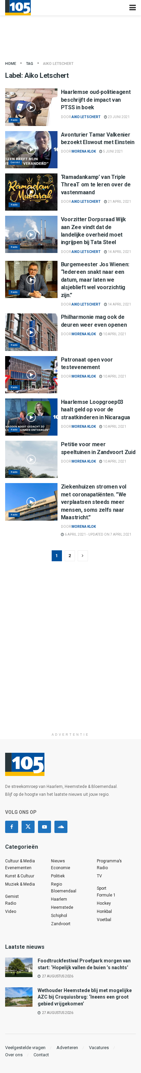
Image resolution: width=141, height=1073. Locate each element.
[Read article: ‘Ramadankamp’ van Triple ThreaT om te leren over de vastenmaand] (31, 192)
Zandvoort (60, 923)
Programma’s (109, 861)
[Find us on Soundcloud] (60, 827)
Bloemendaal (63, 891)
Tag (29, 63)
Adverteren (67, 1047)
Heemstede (62, 907)
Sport (101, 888)
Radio (14, 120)
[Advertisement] (70, 659)
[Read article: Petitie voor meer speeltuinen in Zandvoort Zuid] (31, 459)
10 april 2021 (114, 334)
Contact (41, 1054)
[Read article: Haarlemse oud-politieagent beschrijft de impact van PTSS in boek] (31, 107)
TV (99, 876)
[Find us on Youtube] (44, 827)
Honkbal (104, 911)
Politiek (58, 876)
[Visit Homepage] (18, 7)
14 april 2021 (119, 252)
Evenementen (18, 867)
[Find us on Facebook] (11, 827)
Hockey (104, 903)
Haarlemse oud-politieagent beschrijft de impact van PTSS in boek (96, 100)
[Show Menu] (132, 7)
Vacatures (99, 1047)
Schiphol (59, 915)
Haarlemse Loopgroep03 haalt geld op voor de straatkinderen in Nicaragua (95, 410)
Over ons (14, 1054)
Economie (60, 867)
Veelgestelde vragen (25, 1047)
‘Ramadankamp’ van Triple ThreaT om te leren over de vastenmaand (96, 185)
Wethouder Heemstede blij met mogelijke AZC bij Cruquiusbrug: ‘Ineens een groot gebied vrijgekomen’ (85, 997)
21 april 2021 (119, 201)
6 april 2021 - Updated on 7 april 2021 (97, 534)
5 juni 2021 (112, 151)
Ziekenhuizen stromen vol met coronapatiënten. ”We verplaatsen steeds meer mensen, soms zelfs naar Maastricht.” (93, 502)
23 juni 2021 (118, 117)
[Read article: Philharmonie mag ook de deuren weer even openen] (31, 332)
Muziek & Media (20, 884)
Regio (56, 884)
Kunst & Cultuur (19, 876)
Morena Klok (84, 151)
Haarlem (59, 899)
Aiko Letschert (58, 63)
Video (10, 911)
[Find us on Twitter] (28, 827)
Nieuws (58, 861)
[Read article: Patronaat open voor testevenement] (31, 374)
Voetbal (104, 919)
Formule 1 (106, 895)
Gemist (15, 162)
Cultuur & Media (20, 861)
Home (10, 63)
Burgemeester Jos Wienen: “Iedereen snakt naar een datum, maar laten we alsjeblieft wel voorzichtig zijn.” (95, 279)
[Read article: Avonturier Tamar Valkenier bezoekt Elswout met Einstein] (31, 149)
